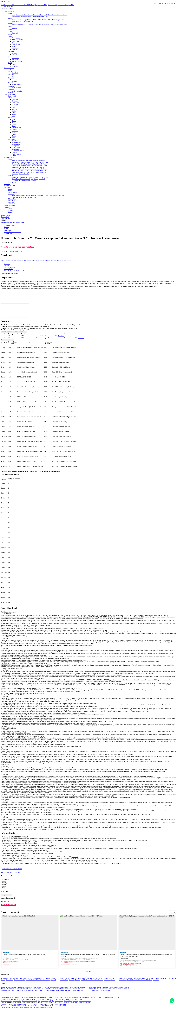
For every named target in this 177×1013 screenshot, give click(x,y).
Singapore (37, 170)
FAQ (45, 5)
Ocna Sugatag (16, 147)
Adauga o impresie (6, 894)
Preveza (165, 978)
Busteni (14, 122)
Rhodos (23, 16)
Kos (45, 15)
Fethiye (19, 21)
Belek (43, 978)
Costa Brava (15, 41)
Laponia (14, 28)
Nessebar (41, 25)
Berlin (24, 195)
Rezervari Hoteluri (9, 205)
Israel (45, 165)
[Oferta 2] (87, 971)
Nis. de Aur (107, 980)
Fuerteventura (16, 38)
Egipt (9, 56)
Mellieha (83, 980)
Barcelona (19, 195)
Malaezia (21, 169)
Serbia (32, 170)
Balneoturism (12, 139)
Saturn (14, 114)
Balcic (31, 978)
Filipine (34, 164)
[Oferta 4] (90, 971)
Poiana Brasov (16, 129)
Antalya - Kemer (41, 20)
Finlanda (10, 26)
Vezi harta (61, 336)
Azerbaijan (29, 987)
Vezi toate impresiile (8, 904)
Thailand (14, 79)
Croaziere (7, 184)
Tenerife (14, 49)
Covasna (14, 124)
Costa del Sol (16, 43)
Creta (17, 15)
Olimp (13, 112)
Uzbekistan (15, 174)
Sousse (121, 980)
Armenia (18, 987)
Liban (68, 990)
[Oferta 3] (89, 971)
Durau (13, 126)
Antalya (14, 20)
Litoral (10, 97)
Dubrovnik (15, 33)
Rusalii (10, 189)
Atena (13, 195)
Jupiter (14, 106)
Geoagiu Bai (15, 146)
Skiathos (34, 16)
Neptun (14, 111)
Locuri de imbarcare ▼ (7, 331)
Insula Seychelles (17, 91)
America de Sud (25, 160)
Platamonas (159, 978)
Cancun (3, 980)
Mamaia (14, 107)
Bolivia (23, 162)
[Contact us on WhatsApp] (172, 1000)
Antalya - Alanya (22, 20)
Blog (36, 5)
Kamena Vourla (32, 15)
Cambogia (38, 162)
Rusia (109, 989)
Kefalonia (40, 15)
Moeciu (14, 132)
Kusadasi (24, 21)
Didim (31, 980)
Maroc (27, 169)
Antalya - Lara (50, 20)
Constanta (15, 99)
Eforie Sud (15, 104)
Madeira (14, 54)
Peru (13, 170)
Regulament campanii (44, 1001)
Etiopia (52, 987)
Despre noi (73, 999)
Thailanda (11, 78)
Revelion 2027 (12, 182)
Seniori (10, 190)
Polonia (17, 170)
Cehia (41, 177)
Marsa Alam (15, 58)
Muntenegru (15, 180)
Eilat (27, 195)
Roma (20, 197)
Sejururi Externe (9, 11)
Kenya (22, 167)
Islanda (41, 165)
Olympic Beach (62, 15)
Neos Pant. (94, 980)
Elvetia (14, 179)
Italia (13, 167)
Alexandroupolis (14, 978)
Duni (38, 980)
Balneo (7, 997)
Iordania (29, 165)
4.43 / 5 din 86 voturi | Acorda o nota (11, 251)
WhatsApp (55, 5)
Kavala (72, 978)
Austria (10, 34)
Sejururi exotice (9, 68)
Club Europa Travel (35, 999)
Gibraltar (14, 165)
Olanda (45, 169)
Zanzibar (26, 174)
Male (61, 980)
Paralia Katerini (16, 16)
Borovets (23, 25)
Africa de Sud (16, 160)
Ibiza (13, 46)
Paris (13, 197)
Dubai (35, 980)
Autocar (10, 175)
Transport (7, 207)
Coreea (35, 989)
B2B (26, 5)
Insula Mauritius (16, 87)
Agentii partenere (23, 999)
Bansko (18, 25)
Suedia (21, 172)
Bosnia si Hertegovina (27, 177)
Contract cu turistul (85, 1001)
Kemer (87, 978)
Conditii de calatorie (14, 5)
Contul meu (4, 5)
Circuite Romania (9, 185)
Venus (13, 116)
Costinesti (15, 101)
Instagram (68, 5)
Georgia (70, 987)
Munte (10, 117)
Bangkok (14, 81)
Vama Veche (57, 997)
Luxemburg (40, 167)
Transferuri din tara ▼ (21, 331)
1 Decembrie (12, 199)
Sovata (14, 155)
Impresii (22, 5)
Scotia (28, 170)
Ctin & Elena (9, 980)
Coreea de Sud (16, 164)
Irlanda (37, 165)
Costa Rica (6, 990)
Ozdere (130, 978)
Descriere (7, 264)
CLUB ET (31, 5)
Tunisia (10, 63)
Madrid (52, 195)
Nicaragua (120, 987)
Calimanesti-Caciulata (18, 150)
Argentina (37, 160)
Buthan (32, 162)
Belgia (18, 162)
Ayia (27, 978)
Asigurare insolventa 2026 (18, 1004)
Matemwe (77, 980)
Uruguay (46, 172)
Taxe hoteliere (68, 1001)
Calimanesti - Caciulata (96, 997)
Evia (20, 15)
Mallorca (65, 980)
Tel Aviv (25, 197)
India (18, 165)
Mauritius (11, 86)
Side (169, 978)
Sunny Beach (63, 25)
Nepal (35, 169)
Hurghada (15, 59)
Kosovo (36, 179)
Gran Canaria (16, 44)
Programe (7, 187)
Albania (14, 177)
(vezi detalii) (25, 853)
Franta (10, 29)
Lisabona (42, 195)
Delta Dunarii (12, 96)
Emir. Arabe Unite (36, 990)
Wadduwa (149, 980)
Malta (103, 987)
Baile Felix (15, 141)
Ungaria (40, 172)
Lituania (34, 167)
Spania (10, 36)
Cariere (80, 999)
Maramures (15, 131)
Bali (13, 76)
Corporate (41, 5)
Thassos (39, 16)
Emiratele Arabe (13, 71)
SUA (17, 172)
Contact (50, 5)
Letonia (29, 167)
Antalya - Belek (31, 20)
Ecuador (20, 990)
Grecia (10, 13)
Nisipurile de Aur (49, 25)
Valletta (138, 980)
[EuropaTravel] (6, 1)
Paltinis (14, 134)
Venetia (30, 197)
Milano (56, 195)
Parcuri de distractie (14, 192)
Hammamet (15, 66)
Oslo (63, 195)
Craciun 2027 (12, 204)
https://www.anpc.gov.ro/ (41, 1004)
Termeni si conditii (6, 1001)
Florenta (31, 195)
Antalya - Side (59, 20)
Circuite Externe (9, 157)
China (46, 162)
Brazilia (27, 162)
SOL (50, 1004)
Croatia (10, 31)
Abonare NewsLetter (7, 215)
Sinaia (13, 137)
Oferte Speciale (5, 218)
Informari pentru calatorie (12, 869)
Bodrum (14, 21)
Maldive (10, 83)
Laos (25, 167)
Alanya (3, 978)
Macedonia (42, 179)
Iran (33, 165)
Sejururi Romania (9, 94)
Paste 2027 (11, 202)
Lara (97, 978)
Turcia (10, 18)
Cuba (9, 69)
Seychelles (11, 89)
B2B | (16, 999)
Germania (23, 179)
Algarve (14, 53)
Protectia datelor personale (29, 1001)
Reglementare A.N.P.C (59, 1004)
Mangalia (14, 109)
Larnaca (36, 195)
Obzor (56, 25)
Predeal (14, 136)
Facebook (62, 5)
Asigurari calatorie (57, 1001)
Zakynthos (45, 16)
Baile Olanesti (16, 144)
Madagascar (15, 169)
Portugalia (11, 51)
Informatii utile (8, 269)
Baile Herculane (16, 142)
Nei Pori (54, 15)
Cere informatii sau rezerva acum (14, 270)
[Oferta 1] (86, 971)
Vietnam (21, 174)
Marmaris (30, 21)
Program (6, 265)
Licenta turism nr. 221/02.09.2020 (69, 1002)
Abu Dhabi (15, 73)
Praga (16, 197)
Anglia (32, 160)
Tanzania (10, 92)
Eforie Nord (15, 102)
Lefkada (106, 978)
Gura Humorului (16, 127)
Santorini (28, 16)
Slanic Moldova (16, 154)
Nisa (60, 195)
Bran (13, 119)
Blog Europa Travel (47, 999)
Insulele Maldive (16, 84)
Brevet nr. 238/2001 (86, 1002)
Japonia (17, 167)
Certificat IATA (5, 1004)
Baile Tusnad (15, 149)
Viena (34, 197)
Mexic (31, 169)
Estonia (30, 164)
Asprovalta (23, 978)
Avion (10, 159)
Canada (19, 989)
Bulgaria (10, 23)
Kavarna (76, 978)
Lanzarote (15, 48)
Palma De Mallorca (17, 39)
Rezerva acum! (171, 3)
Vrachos (143, 980)
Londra (47, 195)
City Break (11, 194)
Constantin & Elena (32, 25)
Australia (42, 160)
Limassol (111, 978)
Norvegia (39, 169)
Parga (151, 978)
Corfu (13, 15)
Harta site (75, 1001)
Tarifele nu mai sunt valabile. (10, 273)
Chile (42, 162)
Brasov (14, 121)
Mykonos (49, 15)
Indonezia (11, 74)
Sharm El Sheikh (17, 61)
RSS (72, 5)
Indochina (55, 989)
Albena (14, 25)
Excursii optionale (9, 267)
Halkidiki (25, 15)
